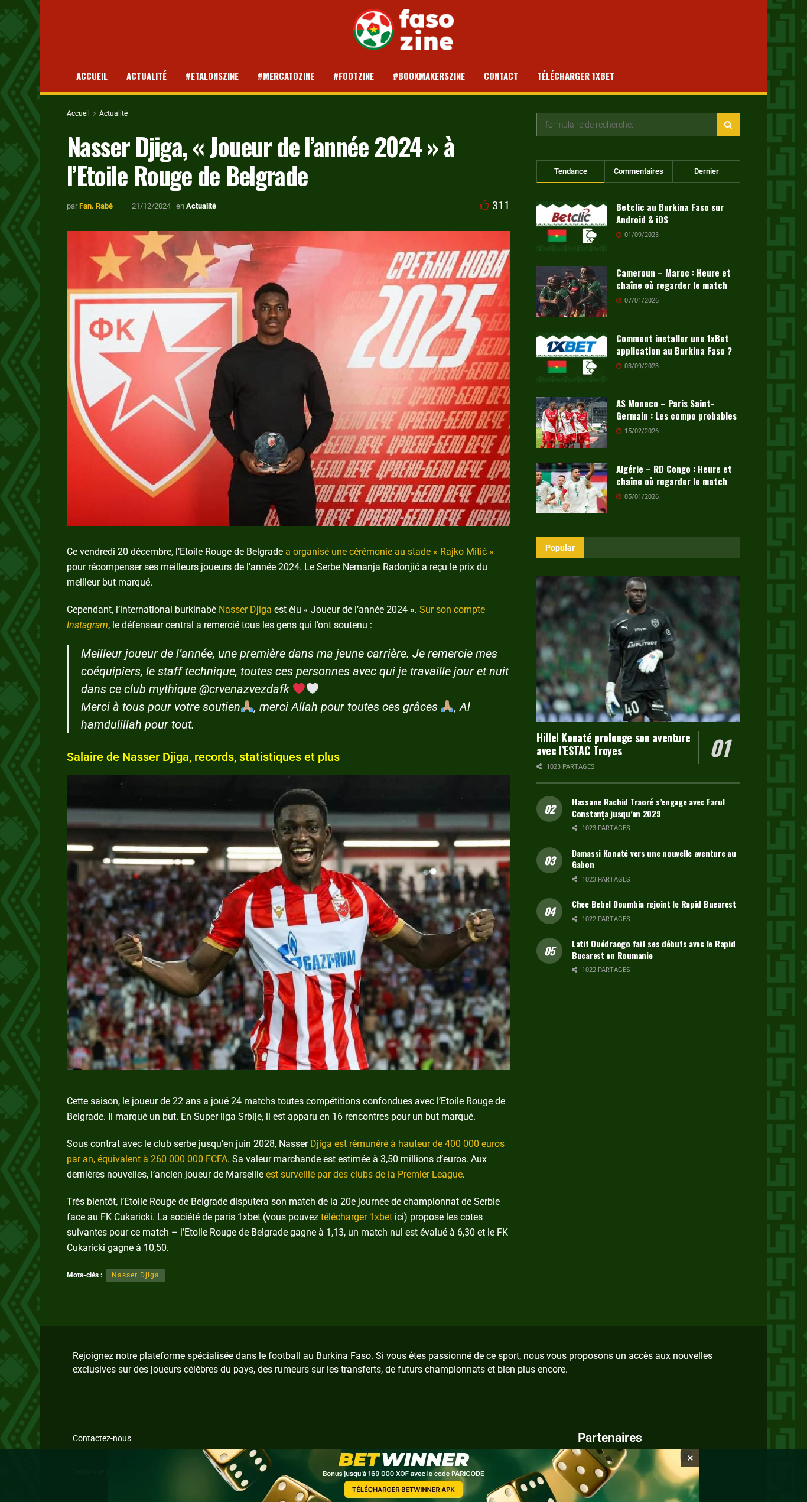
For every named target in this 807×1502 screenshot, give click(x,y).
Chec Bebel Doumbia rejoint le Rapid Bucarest (654, 904)
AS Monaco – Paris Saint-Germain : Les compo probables (676, 409)
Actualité (146, 75)
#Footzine (353, 75)
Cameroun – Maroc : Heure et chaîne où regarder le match (673, 278)
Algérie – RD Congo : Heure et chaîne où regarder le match (674, 474)
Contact (501, 75)
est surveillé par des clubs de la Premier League (364, 1174)
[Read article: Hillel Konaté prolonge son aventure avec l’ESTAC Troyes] (638, 649)
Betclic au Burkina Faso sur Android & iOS (670, 213)
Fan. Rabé (96, 205)
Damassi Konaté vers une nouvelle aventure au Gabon (654, 859)
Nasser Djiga (245, 609)
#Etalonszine (212, 75)
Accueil (92, 75)
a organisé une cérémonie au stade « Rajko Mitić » (389, 551)
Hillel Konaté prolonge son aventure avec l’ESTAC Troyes (613, 744)
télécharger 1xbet (356, 1217)
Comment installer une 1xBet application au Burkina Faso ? (674, 344)
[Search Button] (728, 124)
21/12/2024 (151, 205)
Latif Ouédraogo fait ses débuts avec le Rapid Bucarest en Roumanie (653, 949)
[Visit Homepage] (403, 29)
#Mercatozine (286, 75)
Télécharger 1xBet (575, 75)
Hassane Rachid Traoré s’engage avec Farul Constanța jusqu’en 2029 (648, 807)
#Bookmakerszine (429, 75)
